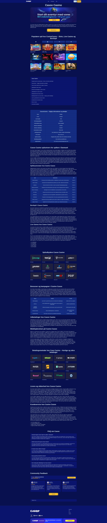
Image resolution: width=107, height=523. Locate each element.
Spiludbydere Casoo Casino (36, 87)
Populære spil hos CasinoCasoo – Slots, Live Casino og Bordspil (42, 81)
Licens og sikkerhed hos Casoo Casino (38, 97)
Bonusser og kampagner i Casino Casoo (38, 89)
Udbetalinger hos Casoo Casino (37, 91)
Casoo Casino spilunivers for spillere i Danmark (39, 85)
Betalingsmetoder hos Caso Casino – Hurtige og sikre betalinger (42, 95)
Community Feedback (35, 104)
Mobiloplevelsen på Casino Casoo (37, 93)
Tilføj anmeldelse (71, 477)
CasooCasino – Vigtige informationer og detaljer (40, 83)
